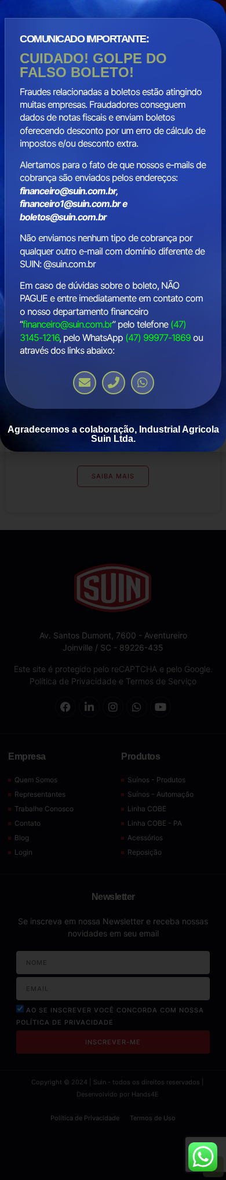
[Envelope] (84, 382)
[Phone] (113, 382)
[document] (113, 590)
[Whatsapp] (142, 382)
